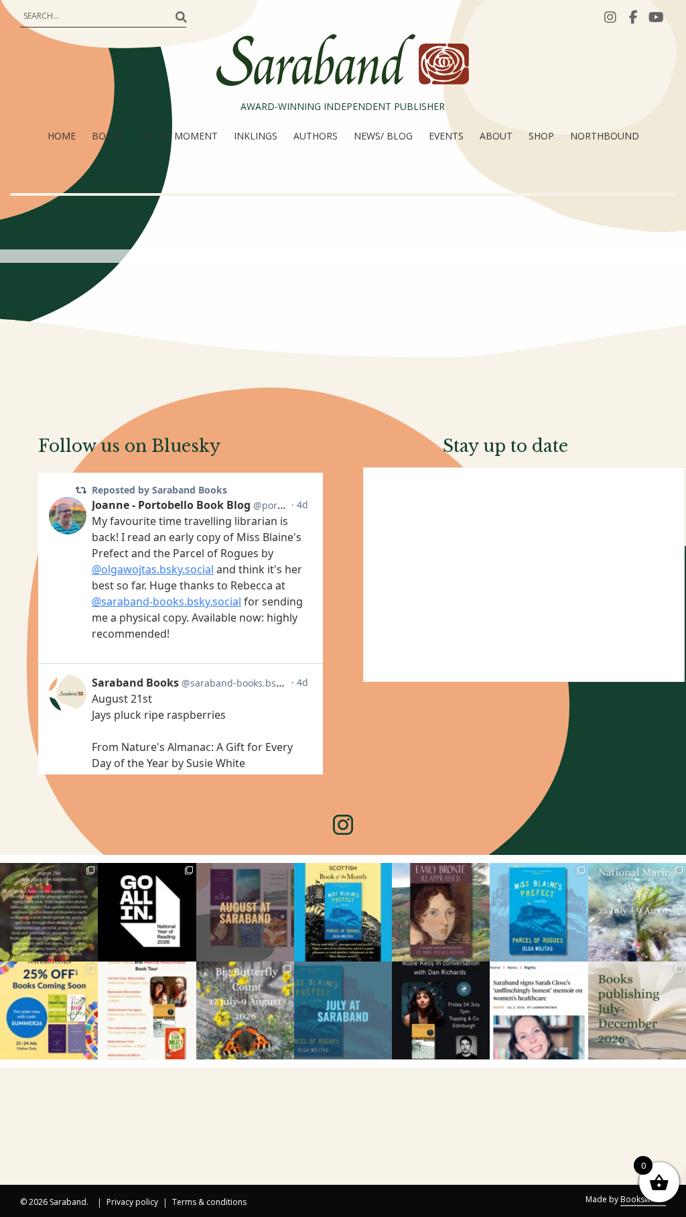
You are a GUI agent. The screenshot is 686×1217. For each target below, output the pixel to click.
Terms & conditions (209, 1203)
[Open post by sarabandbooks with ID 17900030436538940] (147, 1010)
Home (62, 135)
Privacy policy (132, 1203)
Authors (315, 135)
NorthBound (604, 135)
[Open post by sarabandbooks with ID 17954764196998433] (245, 912)
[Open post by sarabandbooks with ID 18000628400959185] (441, 1010)
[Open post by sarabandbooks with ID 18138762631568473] (637, 912)
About (496, 135)
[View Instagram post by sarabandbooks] (89, 953)
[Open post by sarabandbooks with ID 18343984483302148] (441, 912)
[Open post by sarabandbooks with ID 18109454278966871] (343, 1010)
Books (108, 135)
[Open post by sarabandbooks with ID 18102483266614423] (49, 1010)
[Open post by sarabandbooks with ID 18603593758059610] (637, 1010)
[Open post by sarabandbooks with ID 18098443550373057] (147, 912)
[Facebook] (633, 17)
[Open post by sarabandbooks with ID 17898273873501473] (245, 1010)
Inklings (255, 135)
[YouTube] (656, 17)
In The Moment (179, 135)
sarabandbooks (48, 874)
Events (446, 135)
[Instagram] (610, 17)
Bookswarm (643, 1199)
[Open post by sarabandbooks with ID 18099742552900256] (539, 1010)
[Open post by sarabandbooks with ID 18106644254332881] (539, 912)
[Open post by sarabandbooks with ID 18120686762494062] (343, 912)
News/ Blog (383, 135)
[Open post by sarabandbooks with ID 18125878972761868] (49, 912)
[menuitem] (61, 136)
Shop (541, 135)
